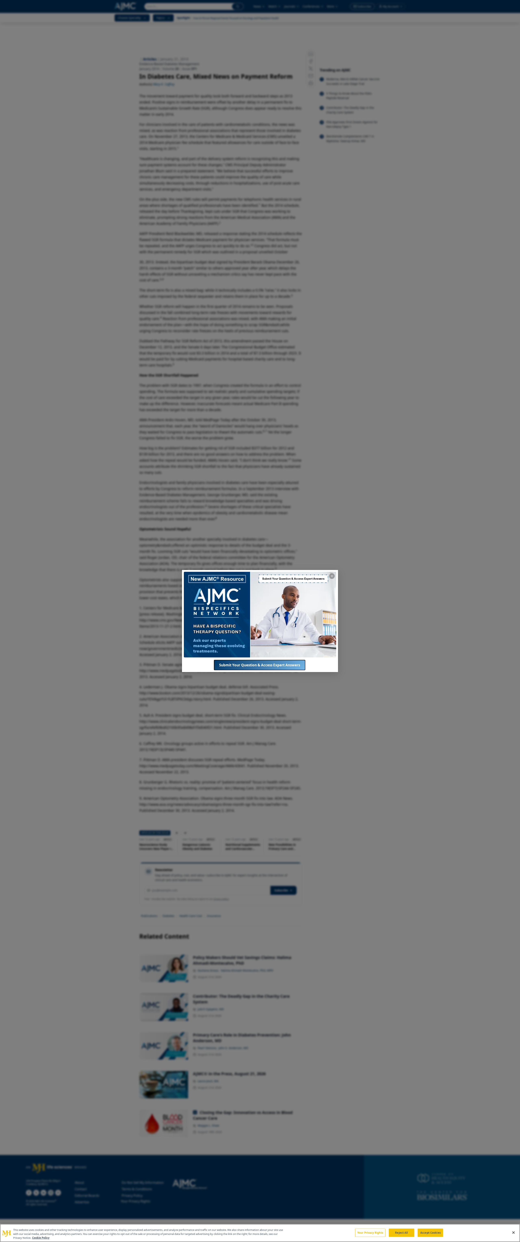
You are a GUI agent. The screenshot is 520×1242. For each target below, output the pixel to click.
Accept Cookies (430, 1232)
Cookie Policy (40, 1238)
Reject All (401, 1232)
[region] (260, 1233)
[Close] (513, 1232)
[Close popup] (332, 576)
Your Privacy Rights (370, 1232)
